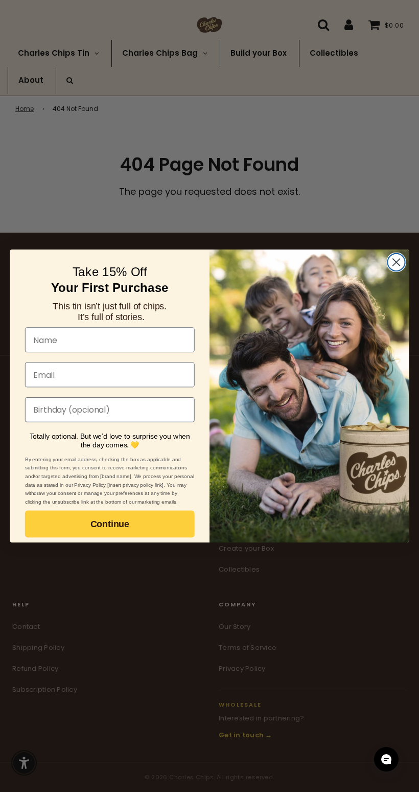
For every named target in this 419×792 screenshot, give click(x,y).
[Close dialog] (396, 262)
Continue (109, 524)
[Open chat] (386, 759)
